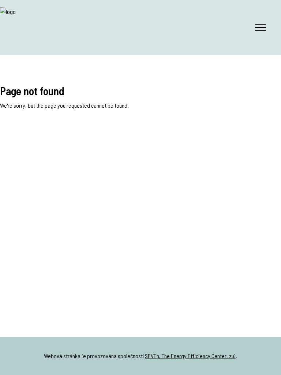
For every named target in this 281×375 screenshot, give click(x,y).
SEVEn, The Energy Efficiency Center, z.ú (190, 355)
